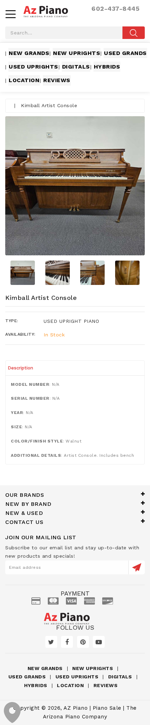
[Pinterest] (83, 642)
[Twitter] (51, 642)
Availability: (20, 334)
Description (20, 368)
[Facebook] (67, 642)
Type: (11, 320)
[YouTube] (99, 642)
